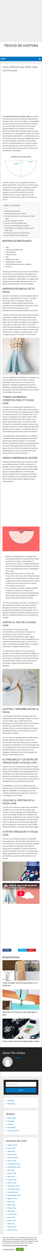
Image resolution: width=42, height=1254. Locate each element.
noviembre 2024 (13, 1189)
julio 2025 (11, 1170)
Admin (17, 1057)
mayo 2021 (11, 1221)
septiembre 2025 (13, 1167)
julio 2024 (11, 1202)
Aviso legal (11, 1118)
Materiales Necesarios (13, 211)
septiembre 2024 (14, 1195)
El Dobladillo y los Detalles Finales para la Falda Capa (19, 229)
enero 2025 (11, 1183)
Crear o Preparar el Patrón (14, 221)
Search (21, 1090)
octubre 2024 (12, 1192)
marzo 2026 (12, 1154)
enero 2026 (11, 1161)
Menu (3, 59)
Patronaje (11, 1104)
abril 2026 (11, 1151)
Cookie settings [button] (8, 1249)
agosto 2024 (12, 1198)
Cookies (10, 1124)
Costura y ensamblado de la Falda (17, 225)
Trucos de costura (21, 45)
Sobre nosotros (13, 1131)
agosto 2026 (12, 1145)
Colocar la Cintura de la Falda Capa (17, 233)
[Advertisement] (21, 21)
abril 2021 (11, 1224)
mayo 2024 (11, 1208)
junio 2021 (11, 1217)
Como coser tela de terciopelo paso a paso (20, 1041)
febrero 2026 (12, 1158)
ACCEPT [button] (19, 1249)
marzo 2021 (11, 1227)
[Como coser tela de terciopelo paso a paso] (21, 1029)
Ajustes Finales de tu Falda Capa (16, 235)
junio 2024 (11, 1205)
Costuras (10, 1101)
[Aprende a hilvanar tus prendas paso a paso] (21, 999)
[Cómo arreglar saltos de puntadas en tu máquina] (21, 970)
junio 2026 (11, 1148)
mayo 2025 (11, 1173)
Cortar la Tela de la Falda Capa (16, 223)
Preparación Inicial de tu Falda (15, 213)
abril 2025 (11, 1176)
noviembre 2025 (13, 1164)
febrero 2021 (12, 1230)
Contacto (11, 1121)
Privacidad (11, 1127)
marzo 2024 (12, 1214)
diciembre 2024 (13, 1186)
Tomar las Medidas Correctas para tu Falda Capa (20, 217)
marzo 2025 (12, 1180)
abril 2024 (11, 1211)
